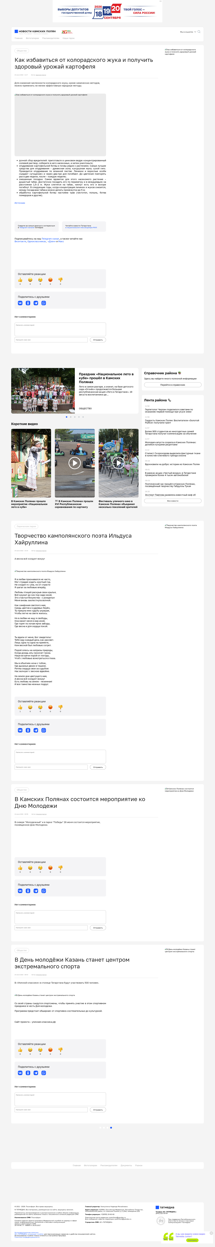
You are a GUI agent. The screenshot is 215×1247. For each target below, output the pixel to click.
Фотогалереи (32, 38)
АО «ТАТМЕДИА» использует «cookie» (29, 1234)
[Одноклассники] (28, 303)
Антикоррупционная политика (26, 1232)
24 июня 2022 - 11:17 (21, 75)
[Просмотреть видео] (31, 463)
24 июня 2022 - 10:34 (21, 550)
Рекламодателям (50, 38)
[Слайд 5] (83, 417)
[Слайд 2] (70, 417)
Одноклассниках (36, 241)
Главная (19, 38)
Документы (126, 1165)
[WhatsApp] (43, 303)
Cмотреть (192, 1240)
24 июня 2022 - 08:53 (21, 974)
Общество (22, 50)
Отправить (98, 340)
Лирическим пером (26, 526)
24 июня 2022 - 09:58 (21, 814)
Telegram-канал (50, 238)
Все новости (172, 501)
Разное (138, 1165)
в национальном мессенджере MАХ (81, 227)
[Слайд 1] (66, 417)
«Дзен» (52, 241)
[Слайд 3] (74, 417)
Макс (61, 241)
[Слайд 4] (79, 417)
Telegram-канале (27, 227)
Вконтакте (20, 241)
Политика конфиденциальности (27, 1237)
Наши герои (68, 38)
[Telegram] (36, 303)
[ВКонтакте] (20, 303)
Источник (20, 202)
